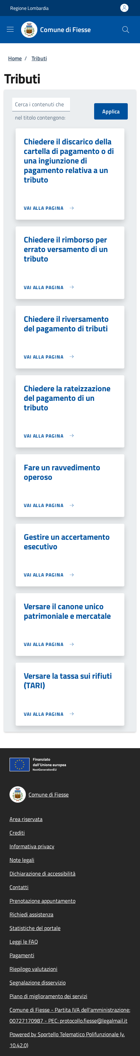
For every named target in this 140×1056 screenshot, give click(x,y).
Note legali (22, 860)
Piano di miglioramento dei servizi (48, 996)
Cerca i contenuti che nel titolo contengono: (40, 111)
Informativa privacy (32, 846)
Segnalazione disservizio (38, 982)
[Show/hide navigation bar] (10, 29)
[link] (50, 207)
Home (15, 58)
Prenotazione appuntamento (42, 901)
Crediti (17, 833)
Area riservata (26, 819)
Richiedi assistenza (31, 914)
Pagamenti (22, 955)
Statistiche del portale (35, 928)
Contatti (19, 887)
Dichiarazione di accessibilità (42, 873)
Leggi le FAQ (24, 941)
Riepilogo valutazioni (33, 969)
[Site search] (126, 30)
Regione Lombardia (29, 8)
